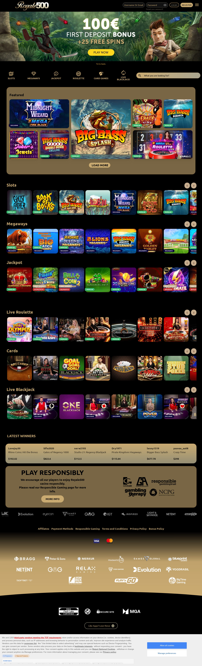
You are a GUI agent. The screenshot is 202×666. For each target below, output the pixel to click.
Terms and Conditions (115, 528)
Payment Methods (62, 528)
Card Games (101, 78)
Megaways (33, 78)
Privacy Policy (138, 528)
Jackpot (56, 78)
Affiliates (43, 528)
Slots (11, 78)
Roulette (78, 78)
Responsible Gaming (87, 528)
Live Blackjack (123, 78)
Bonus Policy (156, 528)
